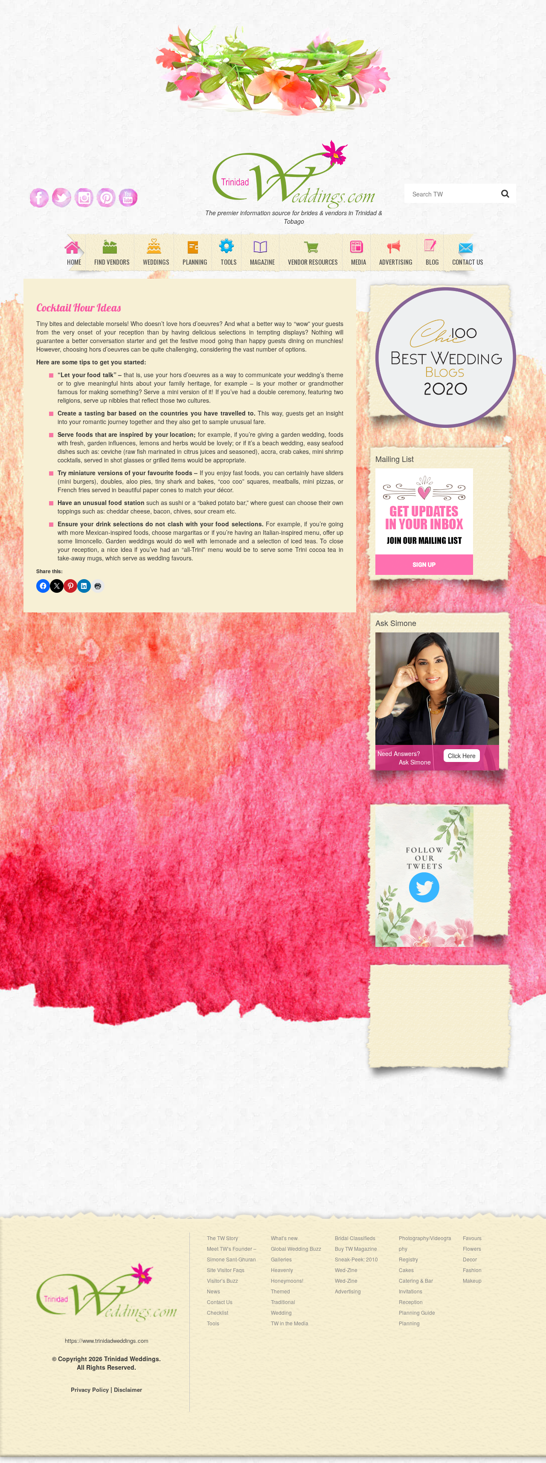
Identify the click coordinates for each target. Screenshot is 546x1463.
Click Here (462, 755)
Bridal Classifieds (355, 1237)
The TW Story (222, 1237)
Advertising (348, 1291)
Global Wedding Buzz (296, 1248)
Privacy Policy (90, 1389)
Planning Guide (417, 1312)
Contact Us (219, 1301)
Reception (411, 1301)
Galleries (281, 1259)
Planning (409, 1323)
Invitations (410, 1291)
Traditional (283, 1301)
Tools (213, 1323)
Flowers (472, 1248)
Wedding (281, 1312)
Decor (470, 1259)
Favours (472, 1237)
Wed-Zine (346, 1280)
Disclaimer (128, 1389)
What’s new (284, 1237)
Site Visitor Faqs (225, 1269)
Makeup (472, 1280)
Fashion (472, 1269)
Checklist (217, 1312)
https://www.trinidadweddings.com (106, 1340)
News (213, 1291)
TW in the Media (289, 1323)
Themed (280, 1291)
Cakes (406, 1269)
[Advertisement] (445, 1021)
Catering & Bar (416, 1280)
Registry (408, 1259)
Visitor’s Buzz (222, 1280)
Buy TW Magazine (356, 1248)
